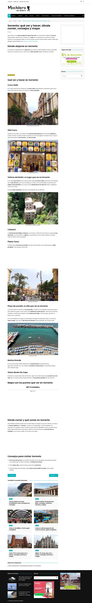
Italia (10, 32)
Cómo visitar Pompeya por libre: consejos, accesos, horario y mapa (44, 503)
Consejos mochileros (69, 16)
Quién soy (16, 1)
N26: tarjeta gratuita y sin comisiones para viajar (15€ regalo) (25, 578)
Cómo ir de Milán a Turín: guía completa (19, 529)
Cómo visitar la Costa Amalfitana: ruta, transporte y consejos (19, 503)
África (37, 16)
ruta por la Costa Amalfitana (30, 41)
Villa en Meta (11, 75)
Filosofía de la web (24, 1)
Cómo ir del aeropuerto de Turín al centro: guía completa (45, 529)
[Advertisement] (59, 8)
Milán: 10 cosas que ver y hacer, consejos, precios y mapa (44, 554)
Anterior (13, 475)
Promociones (45, 16)
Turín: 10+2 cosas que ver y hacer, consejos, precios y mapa (18, 554)
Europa (31, 16)
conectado (22, 566)
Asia (26, 16)
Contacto (10, 1)
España (13, 16)
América (20, 16)
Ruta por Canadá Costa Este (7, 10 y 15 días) (25, 584)
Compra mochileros (56, 16)
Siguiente (52, 475)
